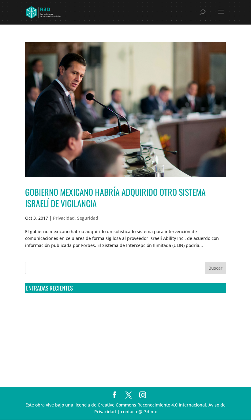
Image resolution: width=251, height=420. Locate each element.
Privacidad (64, 218)
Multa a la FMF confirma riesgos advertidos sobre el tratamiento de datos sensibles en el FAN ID (124, 318)
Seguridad (87, 218)
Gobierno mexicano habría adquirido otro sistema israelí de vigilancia (115, 197)
